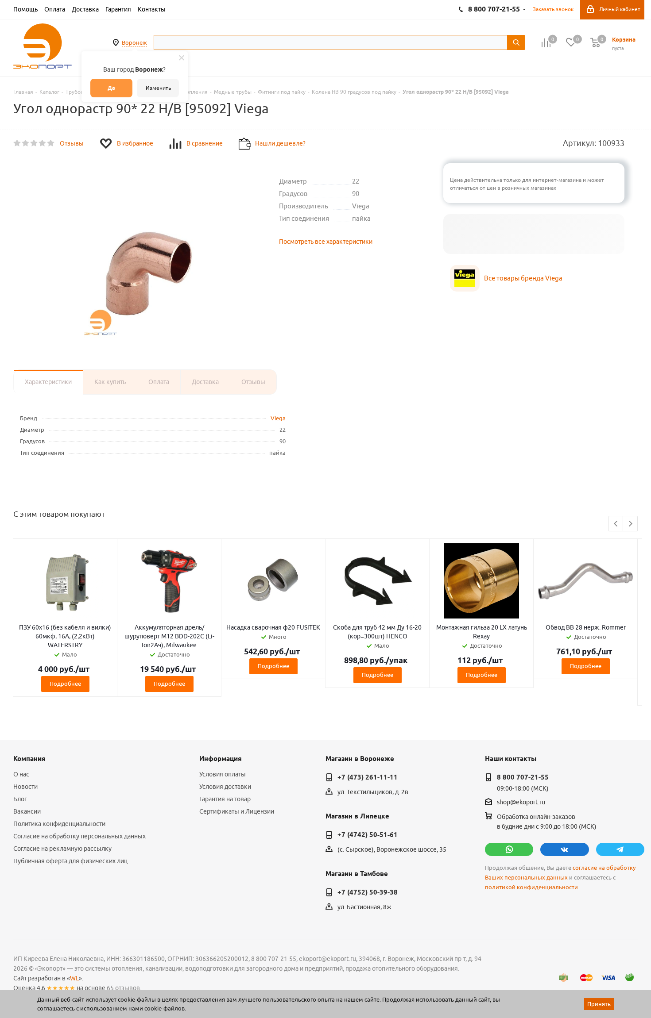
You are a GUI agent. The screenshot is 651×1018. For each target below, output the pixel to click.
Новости (25, 786)
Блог (20, 799)
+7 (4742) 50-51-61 (367, 835)
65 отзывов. (124, 987)
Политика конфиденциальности (59, 823)
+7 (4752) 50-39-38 (367, 892)
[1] (17, 143)
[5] (51, 143)
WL (74, 978)
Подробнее (65, 683)
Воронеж (134, 42)
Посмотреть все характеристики (325, 241)
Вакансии (27, 811)
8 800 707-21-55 (523, 777)
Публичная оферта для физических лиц (70, 860)
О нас (21, 774)
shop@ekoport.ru (521, 802)
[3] (34, 143)
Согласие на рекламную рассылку (62, 848)
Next (630, 524)
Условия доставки (225, 786)
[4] (43, 143)
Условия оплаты (222, 774)
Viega (278, 418)
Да (111, 88)
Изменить (158, 88)
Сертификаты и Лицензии (236, 811)
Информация (220, 759)
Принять (599, 1003)
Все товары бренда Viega (523, 278)
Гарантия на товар (225, 799)
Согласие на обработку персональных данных (79, 836)
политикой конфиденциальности (531, 887)
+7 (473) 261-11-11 (367, 777)
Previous (616, 524)
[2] (26, 143)
